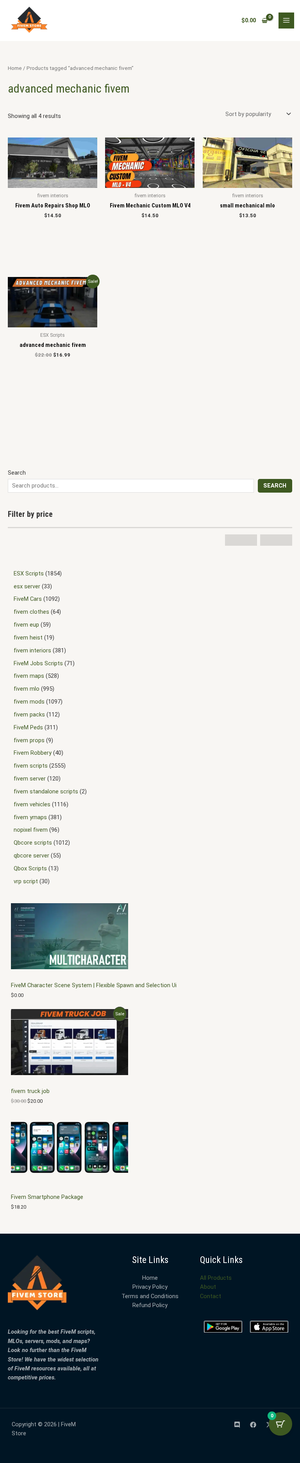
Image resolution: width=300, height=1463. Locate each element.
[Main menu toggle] (286, 20)
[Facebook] (253, 1425)
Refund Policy (150, 1305)
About (208, 1286)
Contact (210, 1296)
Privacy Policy (150, 1286)
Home (15, 68)
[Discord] (237, 1425)
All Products (216, 1277)
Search (17, 472)
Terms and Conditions (150, 1296)
